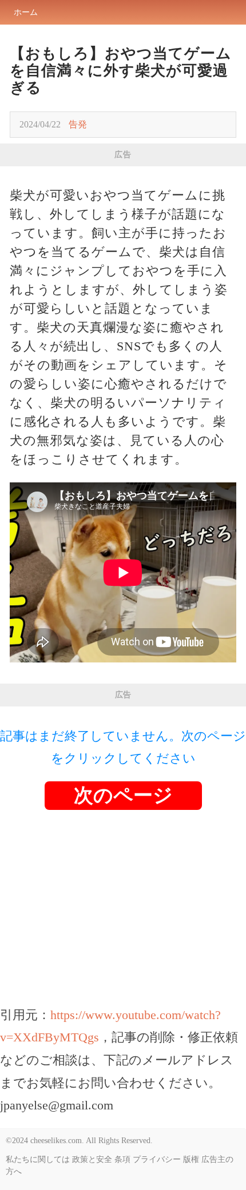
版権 (191, 1159)
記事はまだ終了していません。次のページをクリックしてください (123, 747)
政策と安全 (92, 1159)
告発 (78, 124)
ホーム (26, 12)
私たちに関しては (38, 1159)
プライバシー (157, 1159)
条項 (122, 1159)
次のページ (123, 795)
